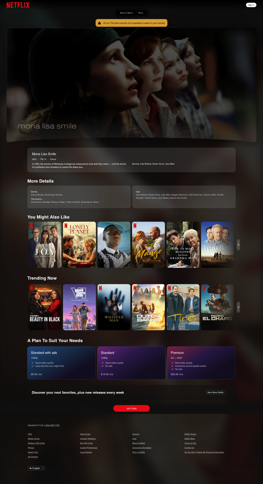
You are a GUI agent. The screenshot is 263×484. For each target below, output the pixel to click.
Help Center (85, 434)
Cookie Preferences (88, 447)
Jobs (134, 438)
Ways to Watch (138, 443)
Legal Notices (86, 452)
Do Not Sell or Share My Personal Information (204, 452)
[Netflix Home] (17, 5)
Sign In (251, 5)
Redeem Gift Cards (36, 443)
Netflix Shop (190, 438)
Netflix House (190, 434)
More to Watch (126, 12)
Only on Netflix (138, 452)
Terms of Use (190, 443)
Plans (140, 12)
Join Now (131, 408)
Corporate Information (141, 447)
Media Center (34, 438)
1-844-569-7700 (52, 425)
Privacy (31, 447)
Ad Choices (33, 456)
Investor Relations (88, 438)
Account (135, 434)
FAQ (30, 434)
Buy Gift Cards (86, 443)
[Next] (238, 244)
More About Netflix (216, 392)
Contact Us (189, 447)
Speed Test (33, 452)
